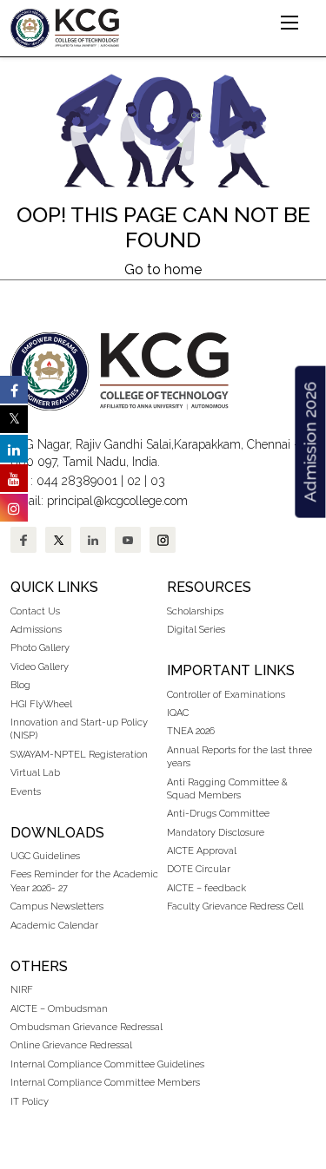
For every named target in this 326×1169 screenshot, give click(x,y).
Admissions (36, 629)
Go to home (163, 269)
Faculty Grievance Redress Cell (235, 906)
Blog (20, 685)
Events (25, 792)
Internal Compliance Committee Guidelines (107, 1064)
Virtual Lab (35, 772)
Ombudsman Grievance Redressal (86, 1027)
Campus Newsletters (56, 906)
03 (157, 481)
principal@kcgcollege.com (117, 501)
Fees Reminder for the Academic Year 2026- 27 (84, 881)
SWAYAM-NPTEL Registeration (79, 754)
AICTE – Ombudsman (59, 1009)
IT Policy (29, 1101)
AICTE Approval (201, 851)
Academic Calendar (54, 925)
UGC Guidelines (45, 856)
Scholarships (195, 611)
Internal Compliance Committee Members (105, 1082)
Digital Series (196, 629)
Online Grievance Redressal (71, 1045)
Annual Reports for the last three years (239, 757)
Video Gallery (40, 667)
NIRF (21, 989)
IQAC (178, 713)
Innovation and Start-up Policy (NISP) (79, 729)
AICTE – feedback (206, 888)
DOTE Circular (198, 869)
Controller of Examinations (226, 694)
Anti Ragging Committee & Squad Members (227, 789)
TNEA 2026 (191, 731)
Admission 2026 (309, 442)
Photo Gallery (40, 647)
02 (134, 481)
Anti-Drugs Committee (218, 813)
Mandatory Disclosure (215, 832)
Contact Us (35, 611)
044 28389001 (77, 481)
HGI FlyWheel (41, 704)
